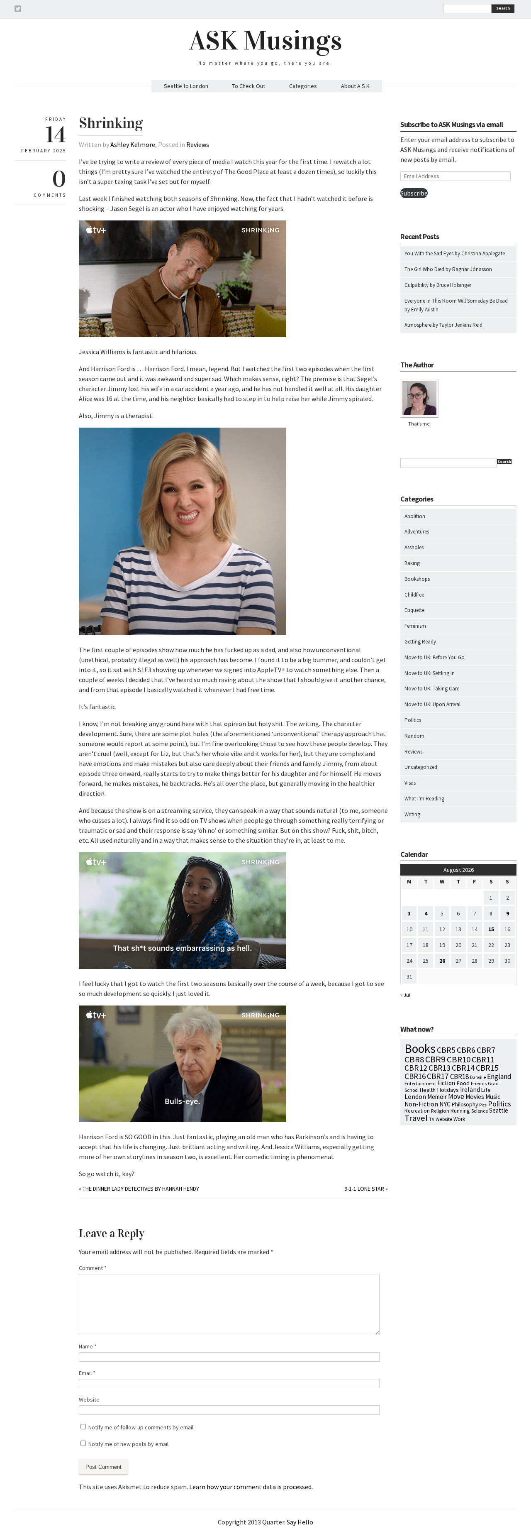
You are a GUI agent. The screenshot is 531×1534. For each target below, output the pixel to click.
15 (491, 929)
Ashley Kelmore (132, 144)
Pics (483, 1105)
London (415, 1097)
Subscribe (414, 193)
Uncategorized (420, 767)
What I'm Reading (424, 798)
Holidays (448, 1090)
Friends (479, 1083)
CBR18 (459, 1076)
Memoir (437, 1097)
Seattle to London (186, 86)
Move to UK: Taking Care (431, 688)
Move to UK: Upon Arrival (432, 704)
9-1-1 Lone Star (364, 1188)
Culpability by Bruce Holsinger (437, 285)
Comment (93, 1268)
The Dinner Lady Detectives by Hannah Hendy (141, 1188)
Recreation (417, 1110)
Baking (412, 563)
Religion (440, 1110)
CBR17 (438, 1076)
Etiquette (414, 610)
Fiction (446, 1083)
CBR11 (483, 1059)
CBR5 (446, 1050)
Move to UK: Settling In (429, 673)
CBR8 (414, 1059)
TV (431, 1119)
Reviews (197, 144)
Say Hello (300, 1522)
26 (442, 960)
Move (456, 1096)
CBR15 (487, 1067)
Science (479, 1110)
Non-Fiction (421, 1104)
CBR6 (466, 1050)
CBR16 (415, 1076)
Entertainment (420, 1083)
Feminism (415, 625)
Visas (410, 782)
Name (88, 1346)
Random (414, 735)
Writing (412, 814)
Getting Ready (420, 641)
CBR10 (458, 1059)
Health (428, 1090)
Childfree (414, 594)
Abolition (414, 516)
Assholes (414, 547)
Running (460, 1110)
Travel (416, 1118)
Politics (412, 720)
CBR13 (440, 1068)
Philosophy (465, 1104)
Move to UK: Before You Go (434, 657)
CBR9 (435, 1059)
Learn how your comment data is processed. (251, 1487)
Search (503, 8)
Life (486, 1090)
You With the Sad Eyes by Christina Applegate (454, 253)
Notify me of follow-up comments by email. (141, 1427)
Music (492, 1097)
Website (89, 1399)
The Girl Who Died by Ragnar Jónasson (448, 269)
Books (420, 1048)
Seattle (498, 1110)
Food (463, 1083)
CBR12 (415, 1068)
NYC (445, 1104)
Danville (478, 1077)
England (499, 1076)
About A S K (355, 86)
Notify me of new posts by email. (129, 1444)
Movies (474, 1097)
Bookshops (417, 578)
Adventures (416, 531)
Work (459, 1119)
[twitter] (18, 10)
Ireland (470, 1090)
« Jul (405, 995)
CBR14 (463, 1068)
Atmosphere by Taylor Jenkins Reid (443, 324)
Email (87, 1373)
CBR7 (486, 1050)
